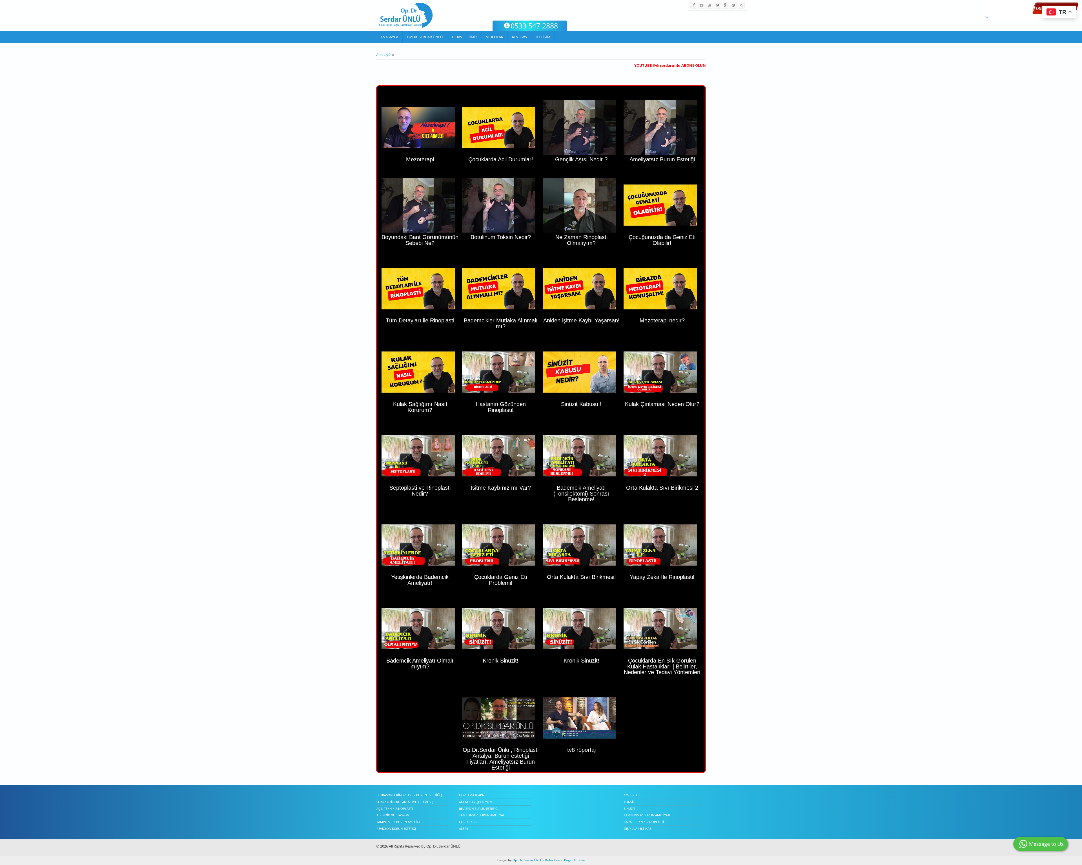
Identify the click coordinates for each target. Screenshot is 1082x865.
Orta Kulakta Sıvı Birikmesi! (581, 577)
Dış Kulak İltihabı (638, 828)
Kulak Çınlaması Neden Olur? (662, 404)
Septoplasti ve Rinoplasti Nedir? (420, 491)
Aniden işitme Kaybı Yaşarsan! (581, 320)
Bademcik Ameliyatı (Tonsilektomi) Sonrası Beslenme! (581, 494)
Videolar (494, 36)
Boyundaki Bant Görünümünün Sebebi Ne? (420, 240)
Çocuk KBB (467, 822)
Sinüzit (629, 808)
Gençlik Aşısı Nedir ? (581, 159)
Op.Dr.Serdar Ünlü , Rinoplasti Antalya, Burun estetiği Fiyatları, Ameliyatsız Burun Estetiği (500, 758)
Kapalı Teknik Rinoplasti (644, 822)
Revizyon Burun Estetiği (396, 828)
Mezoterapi (420, 159)
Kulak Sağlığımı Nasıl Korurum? (420, 407)
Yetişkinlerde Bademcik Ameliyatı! (420, 580)
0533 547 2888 (534, 25)
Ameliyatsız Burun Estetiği (662, 159)
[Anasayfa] (406, 15)
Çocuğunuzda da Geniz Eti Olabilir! (662, 240)
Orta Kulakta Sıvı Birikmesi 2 (662, 488)
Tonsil (629, 802)
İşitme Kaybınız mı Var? (501, 488)
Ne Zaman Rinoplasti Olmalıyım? (581, 240)
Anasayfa (389, 36)
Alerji (463, 828)
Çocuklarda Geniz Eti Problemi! (500, 580)
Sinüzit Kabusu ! (581, 404)
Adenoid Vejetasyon (392, 815)
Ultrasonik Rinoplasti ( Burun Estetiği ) (409, 795)
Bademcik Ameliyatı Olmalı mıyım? (419, 663)
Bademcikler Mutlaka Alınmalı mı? (501, 323)
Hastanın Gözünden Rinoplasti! (501, 407)
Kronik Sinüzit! (581, 660)
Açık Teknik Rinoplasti (394, 808)
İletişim (543, 36)
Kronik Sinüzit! (500, 660)
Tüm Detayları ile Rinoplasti (420, 320)
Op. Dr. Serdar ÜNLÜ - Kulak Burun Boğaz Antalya (548, 860)
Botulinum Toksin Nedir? (501, 237)
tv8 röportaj (581, 750)
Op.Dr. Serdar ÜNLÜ (425, 36)
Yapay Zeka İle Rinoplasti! (662, 577)
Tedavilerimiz (464, 36)
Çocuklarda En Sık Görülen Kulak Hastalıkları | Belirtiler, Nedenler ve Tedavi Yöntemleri (662, 666)
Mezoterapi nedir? (662, 320)
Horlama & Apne (472, 795)
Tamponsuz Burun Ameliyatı (399, 822)
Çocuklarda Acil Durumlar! (500, 159)
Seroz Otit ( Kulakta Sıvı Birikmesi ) (404, 802)
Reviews (519, 36)
